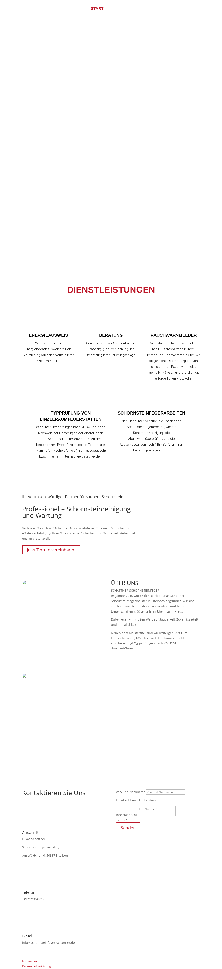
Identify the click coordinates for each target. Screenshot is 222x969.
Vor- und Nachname (130, 792)
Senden (128, 828)
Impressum (29, 961)
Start (97, 9)
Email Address (126, 800)
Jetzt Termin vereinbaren (51, 550)
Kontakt (190, 9)
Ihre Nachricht (126, 815)
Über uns (165, 9)
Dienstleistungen (129, 9)
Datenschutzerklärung (36, 966)
